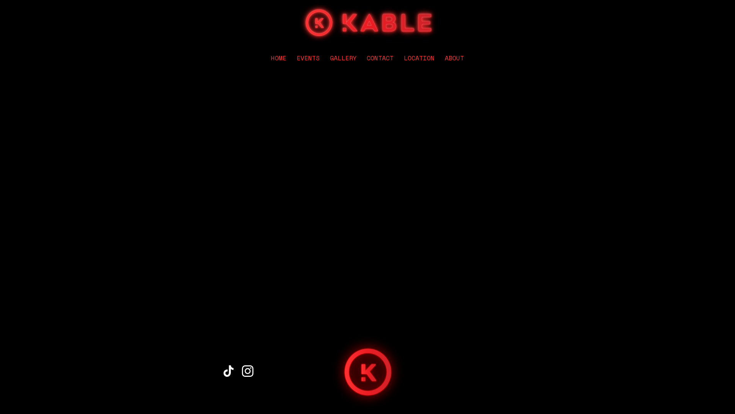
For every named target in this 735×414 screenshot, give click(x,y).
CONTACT (380, 57)
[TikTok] (228, 371)
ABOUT (454, 57)
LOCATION (419, 57)
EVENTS (308, 57)
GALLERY (343, 57)
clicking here (266, 132)
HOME (278, 57)
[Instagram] (248, 371)
